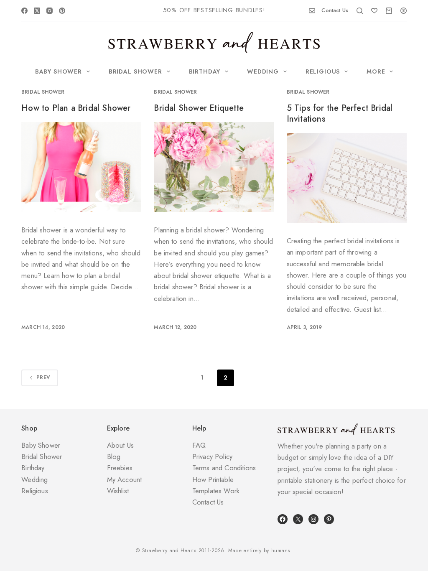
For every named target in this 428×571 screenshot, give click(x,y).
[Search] (360, 11)
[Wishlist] (374, 11)
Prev (43, 377)
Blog (114, 456)
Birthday (205, 71)
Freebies (119, 468)
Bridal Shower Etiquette (199, 108)
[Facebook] (24, 11)
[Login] (403, 11)
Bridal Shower (135, 71)
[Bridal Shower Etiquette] (214, 167)
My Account (124, 479)
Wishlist (118, 491)
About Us (120, 445)
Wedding (263, 71)
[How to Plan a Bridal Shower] (81, 167)
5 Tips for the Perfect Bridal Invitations (340, 113)
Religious (323, 71)
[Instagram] (49, 11)
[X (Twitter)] (37, 11)
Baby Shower (58, 71)
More (376, 71)
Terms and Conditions (224, 468)
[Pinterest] (62, 11)
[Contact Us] (312, 11)
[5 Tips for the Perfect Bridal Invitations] (347, 178)
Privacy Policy (212, 456)
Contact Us (334, 10)
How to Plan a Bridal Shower (75, 108)
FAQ (199, 445)
